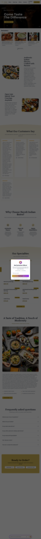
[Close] (29, 260)
